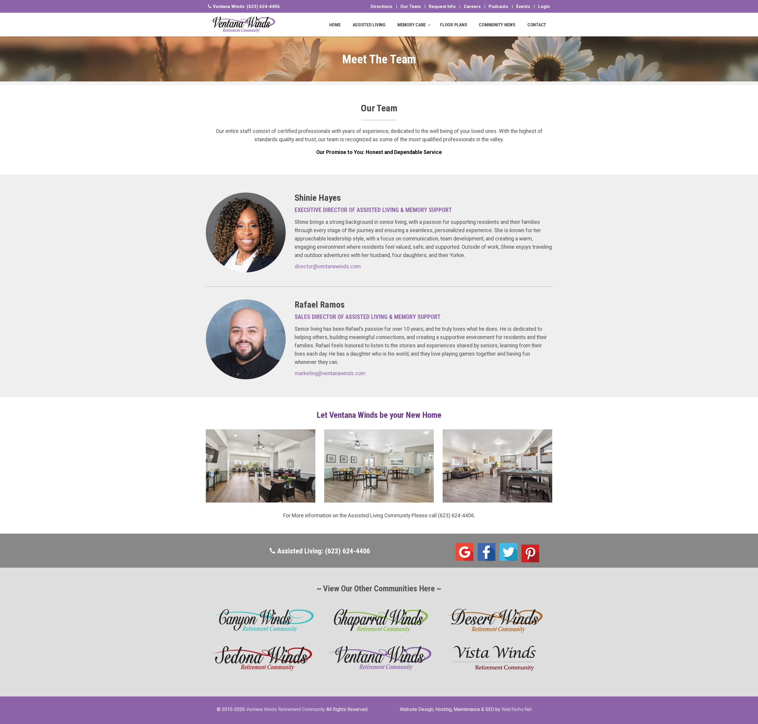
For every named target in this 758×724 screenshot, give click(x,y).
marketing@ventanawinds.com (330, 373)
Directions (381, 6)
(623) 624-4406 (263, 6)
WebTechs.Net (517, 709)
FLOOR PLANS (453, 25)
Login (544, 6)
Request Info (442, 6)
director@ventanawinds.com (328, 266)
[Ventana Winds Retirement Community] (241, 24)
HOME (335, 25)
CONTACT (536, 25)
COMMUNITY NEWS (497, 25)
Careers (472, 6)
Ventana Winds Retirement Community (285, 709)
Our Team (410, 6)
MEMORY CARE (411, 25)
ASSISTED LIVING (369, 25)
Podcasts (498, 6)
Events (523, 6)
